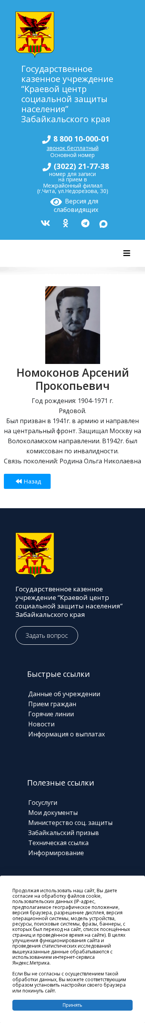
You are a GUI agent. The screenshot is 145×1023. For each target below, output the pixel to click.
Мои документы (53, 812)
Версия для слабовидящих (76, 204)
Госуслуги (42, 802)
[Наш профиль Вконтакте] (44, 222)
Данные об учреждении (64, 694)
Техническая (48, 843)
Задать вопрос (47, 635)
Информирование (56, 853)
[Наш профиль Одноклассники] (64, 222)
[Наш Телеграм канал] (84, 222)
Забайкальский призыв (63, 832)
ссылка (78, 843)
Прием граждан (52, 704)
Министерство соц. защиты (70, 822)
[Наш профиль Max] (103, 223)
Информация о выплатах (66, 734)
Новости (41, 724)
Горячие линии (51, 714)
